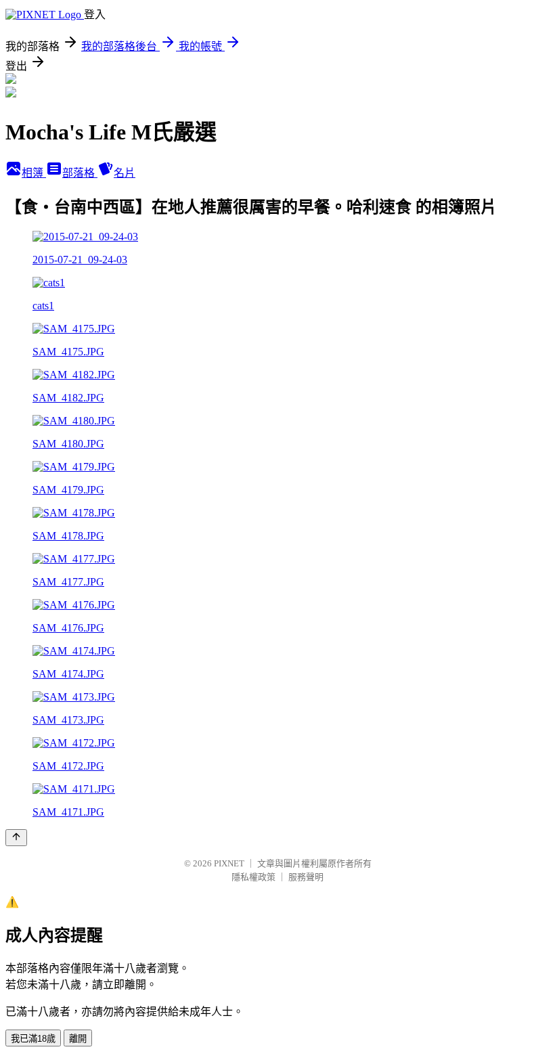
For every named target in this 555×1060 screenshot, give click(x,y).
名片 (124, 173)
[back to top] (16, 837)
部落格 (79, 173)
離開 (78, 1039)
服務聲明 (306, 877)
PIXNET (229, 863)
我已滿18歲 (33, 1039)
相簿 (34, 173)
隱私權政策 (253, 877)
